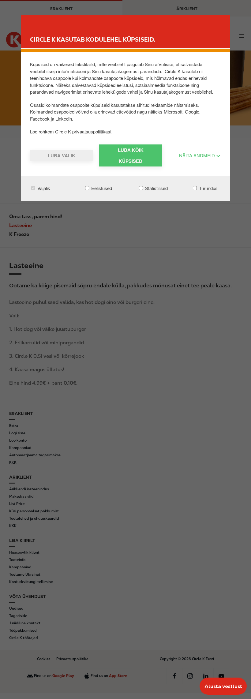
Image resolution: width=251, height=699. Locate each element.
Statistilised (156, 188)
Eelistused (101, 188)
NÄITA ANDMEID (197, 155)
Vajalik (43, 188)
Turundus (208, 188)
